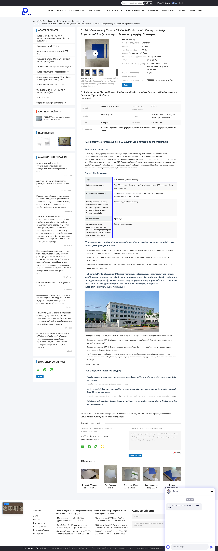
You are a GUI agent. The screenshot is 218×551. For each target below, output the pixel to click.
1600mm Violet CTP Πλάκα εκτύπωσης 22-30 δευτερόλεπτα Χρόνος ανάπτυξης (111, 526)
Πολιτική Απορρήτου (31, 548)
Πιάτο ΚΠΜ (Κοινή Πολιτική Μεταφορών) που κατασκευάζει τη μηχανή (52, 38)
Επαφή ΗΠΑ (153, 11)
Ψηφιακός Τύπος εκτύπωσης (49, 103)
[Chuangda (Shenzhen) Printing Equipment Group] (26, 11)
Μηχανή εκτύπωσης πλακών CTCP (52, 51)
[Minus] (211, 491)
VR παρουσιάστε (76, 11)
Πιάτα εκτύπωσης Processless (70, 21)
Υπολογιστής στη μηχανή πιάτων (51, 66)
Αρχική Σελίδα (39, 21)
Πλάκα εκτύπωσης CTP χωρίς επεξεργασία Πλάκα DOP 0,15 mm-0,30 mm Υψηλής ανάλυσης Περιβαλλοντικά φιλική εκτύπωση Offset (172, 486)
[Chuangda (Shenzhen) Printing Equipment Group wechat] (53, 369)
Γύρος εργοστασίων (113, 11)
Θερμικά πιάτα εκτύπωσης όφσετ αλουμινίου (107, 414)
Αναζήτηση (148, 3)
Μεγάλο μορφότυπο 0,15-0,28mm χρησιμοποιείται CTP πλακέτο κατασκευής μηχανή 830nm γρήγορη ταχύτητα (72, 519)
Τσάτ (126, 85)
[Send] (212, 547)
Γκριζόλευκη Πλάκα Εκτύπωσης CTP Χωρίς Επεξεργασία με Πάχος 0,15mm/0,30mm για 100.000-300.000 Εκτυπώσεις (110, 486)
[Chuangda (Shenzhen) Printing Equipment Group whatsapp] (46, 369)
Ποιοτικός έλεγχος (135, 11)
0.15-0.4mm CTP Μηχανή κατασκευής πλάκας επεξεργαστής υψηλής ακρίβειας (74, 526)
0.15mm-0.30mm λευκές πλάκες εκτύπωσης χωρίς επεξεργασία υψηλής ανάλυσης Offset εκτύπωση (131, 486)
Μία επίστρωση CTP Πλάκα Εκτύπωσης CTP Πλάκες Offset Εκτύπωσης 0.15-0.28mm (111, 519)
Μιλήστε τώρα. (163, 3)
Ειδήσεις (183, 11)
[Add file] (168, 547)
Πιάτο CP (40, 97)
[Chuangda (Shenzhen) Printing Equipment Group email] (39, 369)
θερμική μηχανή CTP (45, 46)
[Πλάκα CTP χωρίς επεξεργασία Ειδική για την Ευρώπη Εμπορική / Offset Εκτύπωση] (90, 474)
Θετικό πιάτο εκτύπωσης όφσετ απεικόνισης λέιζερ (102, 417)
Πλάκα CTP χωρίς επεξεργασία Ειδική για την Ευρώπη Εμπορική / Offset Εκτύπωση (89, 486)
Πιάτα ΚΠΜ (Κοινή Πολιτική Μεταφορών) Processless (149, 414)
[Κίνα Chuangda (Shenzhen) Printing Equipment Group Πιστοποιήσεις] (43, 141)
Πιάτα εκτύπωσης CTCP (47, 85)
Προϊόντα (61, 11)
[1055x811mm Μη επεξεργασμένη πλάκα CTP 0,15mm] (39, 118)
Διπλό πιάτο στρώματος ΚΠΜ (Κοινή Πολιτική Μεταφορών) (53, 78)
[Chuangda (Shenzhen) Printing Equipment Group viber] (102, 446)
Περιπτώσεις (196, 11)
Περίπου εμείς (94, 11)
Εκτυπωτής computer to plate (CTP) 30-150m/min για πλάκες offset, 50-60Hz (74, 532)
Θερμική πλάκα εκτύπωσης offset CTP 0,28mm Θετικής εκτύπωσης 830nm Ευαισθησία (111, 533)
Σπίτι (50, 11)
